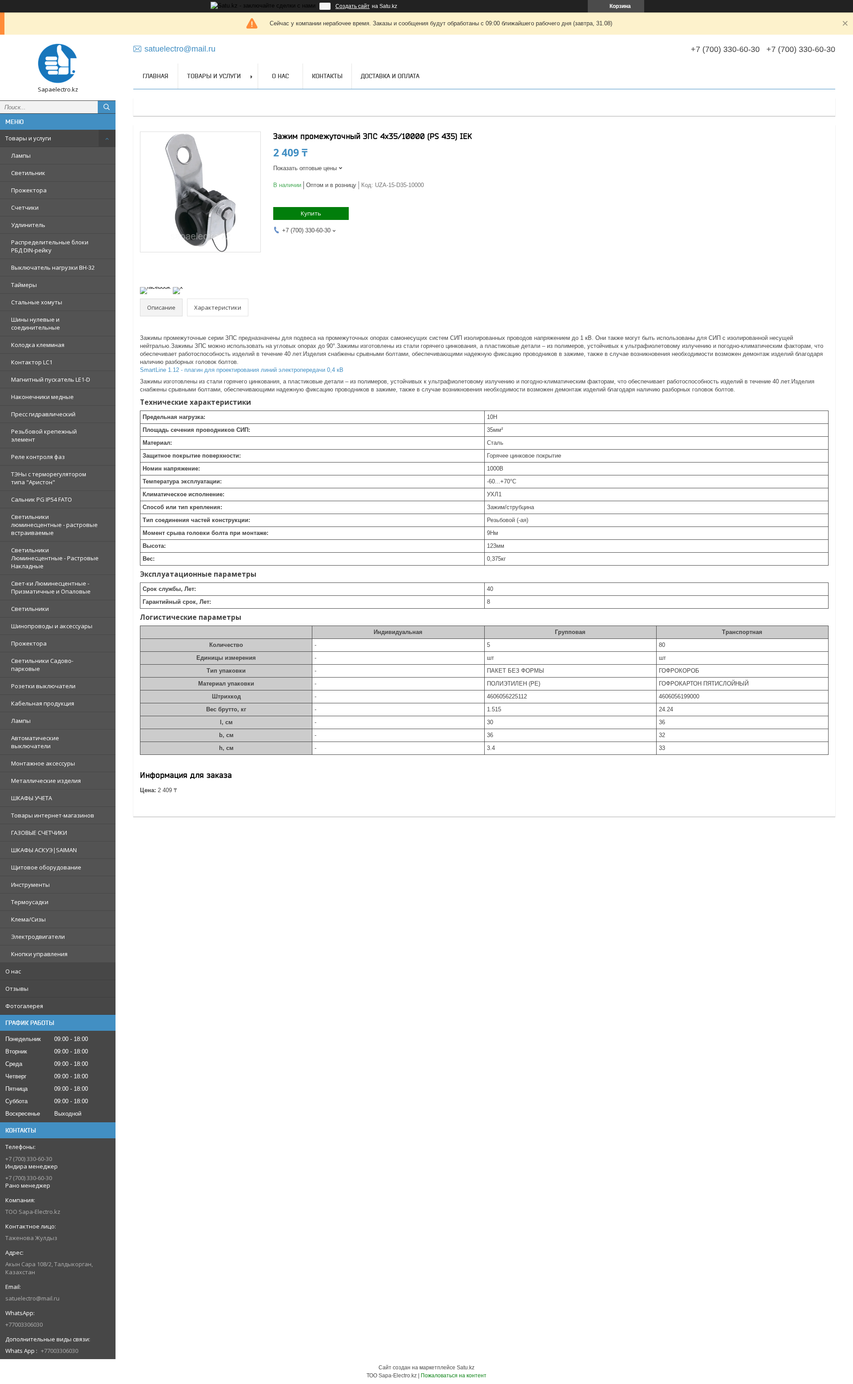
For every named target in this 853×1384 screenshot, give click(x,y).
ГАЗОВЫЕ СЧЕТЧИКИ (39, 833)
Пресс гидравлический (43, 414)
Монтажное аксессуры (43, 763)
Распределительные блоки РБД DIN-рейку (49, 246)
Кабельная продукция (42, 703)
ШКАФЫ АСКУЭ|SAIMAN (44, 850)
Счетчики (25, 207)
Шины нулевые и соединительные (35, 323)
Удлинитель (28, 225)
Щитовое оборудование (46, 867)
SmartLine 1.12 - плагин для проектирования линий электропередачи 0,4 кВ (241, 370)
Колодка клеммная (37, 345)
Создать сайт (352, 6)
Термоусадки (29, 902)
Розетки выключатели (43, 686)
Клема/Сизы (28, 919)
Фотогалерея (24, 1006)
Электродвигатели (38, 937)
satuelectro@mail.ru (32, 1298)
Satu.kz (465, 1367)
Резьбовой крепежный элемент (44, 435)
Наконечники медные (42, 397)
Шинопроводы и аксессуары (51, 626)
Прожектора (29, 190)
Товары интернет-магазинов (52, 815)
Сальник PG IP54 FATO (41, 499)
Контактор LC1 (31, 362)
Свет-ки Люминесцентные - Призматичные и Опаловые (51, 587)
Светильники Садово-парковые (42, 665)
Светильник (28, 173)
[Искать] (107, 107)
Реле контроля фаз (38, 457)
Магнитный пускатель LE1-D (50, 379)
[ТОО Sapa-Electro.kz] (58, 63)
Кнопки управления (39, 954)
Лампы (21, 156)
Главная (155, 76)
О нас (13, 971)
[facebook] (155, 286)
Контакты (327, 76)
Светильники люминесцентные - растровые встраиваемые (54, 525)
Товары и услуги (28, 138)
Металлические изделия (46, 781)
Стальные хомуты (36, 302)
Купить (311, 213)
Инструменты (30, 885)
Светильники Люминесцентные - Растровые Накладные (55, 558)
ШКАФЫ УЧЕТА (31, 798)
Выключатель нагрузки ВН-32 (53, 267)
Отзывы (16, 989)
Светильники (30, 609)
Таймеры (24, 285)
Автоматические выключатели (35, 742)
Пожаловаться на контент (453, 1375)
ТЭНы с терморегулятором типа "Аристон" (48, 478)
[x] (178, 286)
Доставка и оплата (390, 76)
